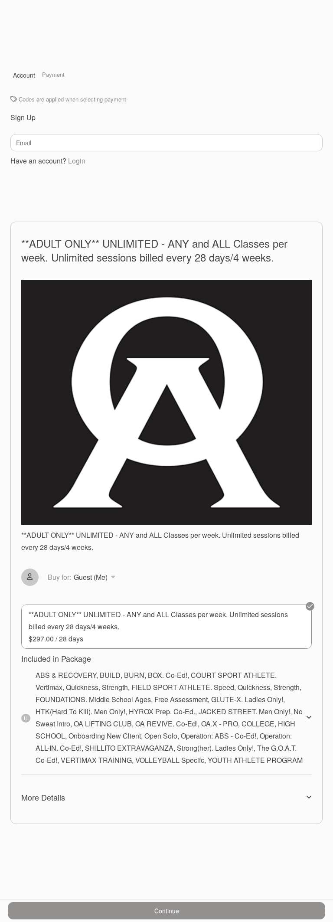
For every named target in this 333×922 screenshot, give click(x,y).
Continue (166, 910)
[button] (83, 577)
